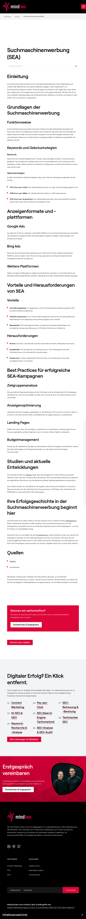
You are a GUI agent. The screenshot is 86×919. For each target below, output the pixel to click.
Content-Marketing (14, 866)
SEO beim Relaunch (66, 907)
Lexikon (17, 16)
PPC (8, 870)
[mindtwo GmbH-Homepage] (13, 6)
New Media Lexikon (36, 870)
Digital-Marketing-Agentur (18, 907)
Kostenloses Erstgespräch (26, 624)
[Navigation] (83, 6)
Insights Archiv (34, 866)
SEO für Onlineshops (40, 907)
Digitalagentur (71, 521)
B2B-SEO (53, 907)
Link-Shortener (34, 875)
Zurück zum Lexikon (20, 642)
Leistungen (12, 859)
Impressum (28, 890)
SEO (9, 875)
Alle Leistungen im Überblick (24, 739)
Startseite (7, 16)
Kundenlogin (71, 890)
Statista (29, 475)
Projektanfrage (42, 535)
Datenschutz (15, 890)
